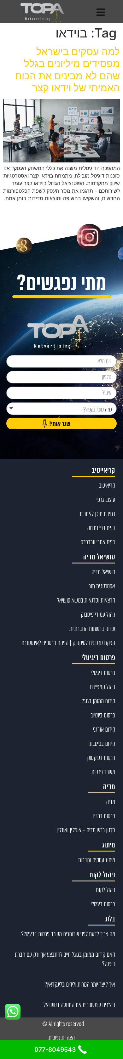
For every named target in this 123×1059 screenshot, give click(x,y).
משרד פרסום (103, 772)
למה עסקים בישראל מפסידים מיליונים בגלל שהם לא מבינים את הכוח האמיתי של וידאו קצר (67, 69)
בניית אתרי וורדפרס (98, 542)
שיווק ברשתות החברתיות (92, 628)
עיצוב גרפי (106, 499)
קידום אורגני (104, 729)
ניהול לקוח (105, 890)
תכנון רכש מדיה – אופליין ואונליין (85, 830)
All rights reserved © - (61, 1024)
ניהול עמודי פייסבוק (98, 614)
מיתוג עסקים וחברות (96, 860)
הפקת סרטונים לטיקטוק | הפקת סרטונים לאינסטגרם (68, 643)
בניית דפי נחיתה (101, 528)
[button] (101, 12)
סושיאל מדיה (103, 572)
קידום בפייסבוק (101, 743)
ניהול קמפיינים (102, 687)
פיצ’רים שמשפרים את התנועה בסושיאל (79, 1005)
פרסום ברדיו (104, 816)
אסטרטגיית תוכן (101, 586)
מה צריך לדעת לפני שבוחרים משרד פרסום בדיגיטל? (68, 934)
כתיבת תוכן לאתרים (97, 513)
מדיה (110, 802)
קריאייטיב (107, 485)
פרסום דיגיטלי (103, 672)
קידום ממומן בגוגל (98, 701)
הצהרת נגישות (62, 1037)
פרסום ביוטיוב (103, 715)
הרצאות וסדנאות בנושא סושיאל (86, 600)
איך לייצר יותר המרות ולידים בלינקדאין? (79, 984)
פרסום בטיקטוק (101, 757)
